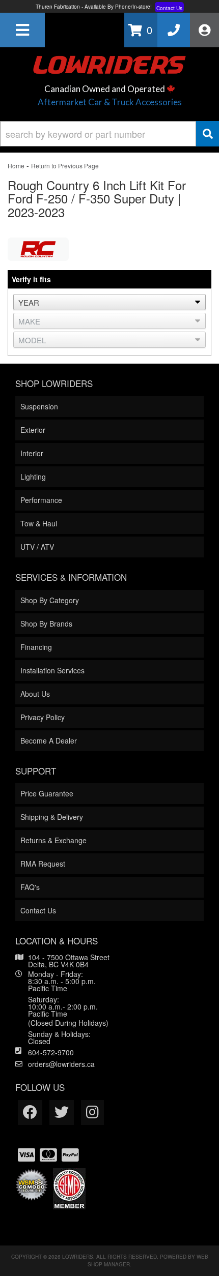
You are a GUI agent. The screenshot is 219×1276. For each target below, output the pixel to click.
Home (16, 165)
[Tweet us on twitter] (61, 1112)
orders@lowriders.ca (61, 1063)
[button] (109, 133)
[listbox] (109, 302)
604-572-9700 (51, 1052)
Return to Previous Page (65, 165)
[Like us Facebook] (30, 1112)
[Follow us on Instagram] (92, 1112)
